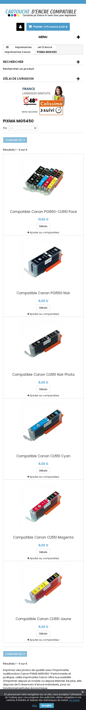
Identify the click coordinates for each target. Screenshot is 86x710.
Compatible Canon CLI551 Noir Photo (43, 374)
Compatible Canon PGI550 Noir (43, 293)
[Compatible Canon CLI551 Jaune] (43, 588)
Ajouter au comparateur (44, 232)
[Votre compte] (20, 27)
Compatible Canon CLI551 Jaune (43, 619)
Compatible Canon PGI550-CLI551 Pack (43, 211)
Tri (5, 128)
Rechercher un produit (18, 69)
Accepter (47, 705)
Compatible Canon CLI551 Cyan (43, 456)
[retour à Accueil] (7, 47)
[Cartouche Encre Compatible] (43, 13)
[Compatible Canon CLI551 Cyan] (43, 425)
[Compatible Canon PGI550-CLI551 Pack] (43, 181)
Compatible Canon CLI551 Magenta (43, 537)
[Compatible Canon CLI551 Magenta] (43, 506)
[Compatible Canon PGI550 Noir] (43, 262)
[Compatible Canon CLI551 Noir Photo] (43, 343)
